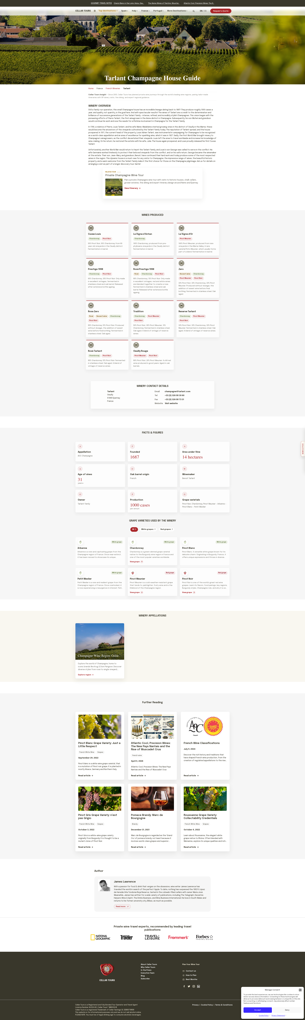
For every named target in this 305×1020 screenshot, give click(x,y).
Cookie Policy (264, 1015)
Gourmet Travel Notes (101, 3)
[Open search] (193, 11)
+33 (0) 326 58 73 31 (174, 400)
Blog (143, 976)
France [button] (144, 11)
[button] (300, 990)
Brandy (135, 824)
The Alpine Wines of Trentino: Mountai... (164, 3)
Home (91, 89)
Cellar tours (83, 11)
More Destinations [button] (176, 11)
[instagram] (194, 986)
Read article (84, 776)
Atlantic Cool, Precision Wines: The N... (199, 3)
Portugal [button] (157, 11)
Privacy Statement (278, 1015)
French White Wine (86, 752)
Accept (257, 1010)
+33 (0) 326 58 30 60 (174, 395)
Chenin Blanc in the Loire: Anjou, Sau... (129, 3)
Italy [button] (134, 11)
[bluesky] (189, 986)
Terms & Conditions (224, 1005)
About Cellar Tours (149, 964)
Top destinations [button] (107, 11)
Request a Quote (220, 11)
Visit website (171, 403)
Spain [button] (124, 11)
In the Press (146, 970)
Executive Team (147, 973)
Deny (287, 1010)
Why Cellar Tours (148, 967)
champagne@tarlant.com (177, 392)
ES (205, 11)
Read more (120, 906)
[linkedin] (198, 986)
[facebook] (184, 986)
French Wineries (113, 89)
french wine (137, 755)
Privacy (195, 1005)
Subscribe (145, 979)
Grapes (100, 752)
